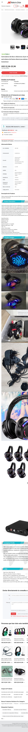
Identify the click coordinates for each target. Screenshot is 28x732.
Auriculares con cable (5, 694)
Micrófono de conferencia (6, 697)
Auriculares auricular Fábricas (20, 709)
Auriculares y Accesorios (20, 9)
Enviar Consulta (13, 72)
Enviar (13, 614)
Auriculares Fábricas (6, 709)
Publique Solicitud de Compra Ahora (19, 616)
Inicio (2, 9)
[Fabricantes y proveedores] (14, 2)
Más (2, 718)
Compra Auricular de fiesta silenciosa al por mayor (13, 716)
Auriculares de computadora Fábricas (10, 713)
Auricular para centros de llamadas (7, 692)
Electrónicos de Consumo (9, 9)
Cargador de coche (18, 697)
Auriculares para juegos (19, 692)
